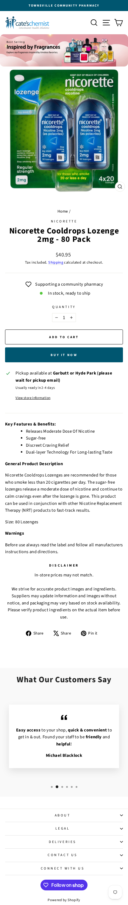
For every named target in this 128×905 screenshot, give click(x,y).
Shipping (55, 262)
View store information (32, 397)
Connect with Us (63, 868)
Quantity (64, 307)
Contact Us (62, 855)
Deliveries (62, 841)
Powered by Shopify (64, 900)
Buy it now (64, 355)
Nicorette (64, 221)
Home (62, 211)
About (63, 815)
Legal (62, 828)
